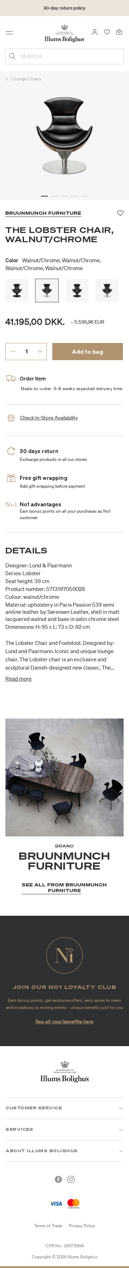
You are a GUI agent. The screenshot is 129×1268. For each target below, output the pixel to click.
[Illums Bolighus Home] (64, 33)
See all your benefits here (64, 1021)
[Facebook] (58, 1179)
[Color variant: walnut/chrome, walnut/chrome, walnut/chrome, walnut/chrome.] (46, 290)
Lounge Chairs (26, 79)
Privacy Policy (82, 1226)
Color (53, 264)
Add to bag (87, 351)
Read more (18, 678)
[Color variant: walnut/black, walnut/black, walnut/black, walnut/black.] (77, 290)
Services (19, 1129)
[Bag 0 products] (119, 31)
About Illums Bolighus (42, 1151)
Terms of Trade (48, 1226)
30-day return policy (64, 8)
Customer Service (34, 1108)
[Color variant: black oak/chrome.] (107, 290)
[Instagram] (71, 1179)
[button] (44, 196)
